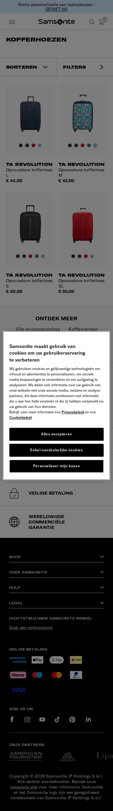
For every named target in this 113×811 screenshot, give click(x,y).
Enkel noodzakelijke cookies (56, 450)
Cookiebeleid (20, 417)
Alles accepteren (56, 434)
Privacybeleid (72, 412)
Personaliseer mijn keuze (56, 466)
